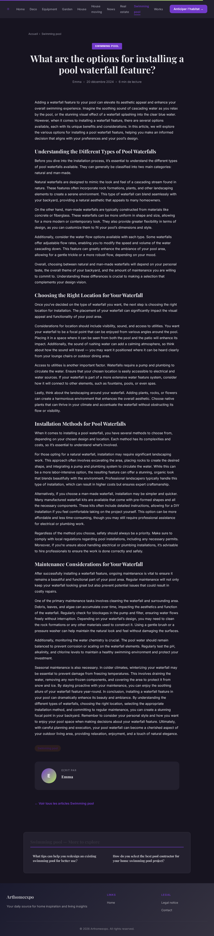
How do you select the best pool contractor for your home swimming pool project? (146, 858)
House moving (96, 9)
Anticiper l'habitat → (188, 9)
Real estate (124, 9)
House (81, 9)
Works (158, 9)
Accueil (33, 33)
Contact (166, 910)
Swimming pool (51, 33)
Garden (67, 9)
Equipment (49, 9)
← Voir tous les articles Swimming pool (64, 803)
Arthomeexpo (20, 897)
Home (20, 9)
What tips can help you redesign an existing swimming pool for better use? (64, 858)
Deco (33, 9)
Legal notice (169, 902)
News (111, 9)
